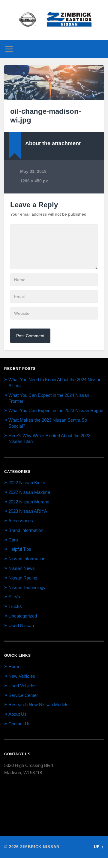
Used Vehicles (22, 685)
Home (14, 666)
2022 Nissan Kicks (26, 482)
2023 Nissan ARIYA (27, 511)
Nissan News (21, 568)
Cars (13, 539)
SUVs (14, 596)
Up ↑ (99, 847)
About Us (17, 714)
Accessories (20, 520)
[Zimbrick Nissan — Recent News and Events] (54, 20)
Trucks (15, 606)
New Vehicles (21, 676)
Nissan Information (26, 558)
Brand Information (25, 530)
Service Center (23, 695)
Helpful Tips (19, 549)
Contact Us (19, 723)
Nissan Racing (22, 577)
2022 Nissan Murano (28, 501)
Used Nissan (21, 625)
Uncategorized (22, 615)
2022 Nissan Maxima (29, 492)
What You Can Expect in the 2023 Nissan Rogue (55, 410)
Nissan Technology (27, 587)
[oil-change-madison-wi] (54, 82)
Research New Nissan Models (38, 704)
